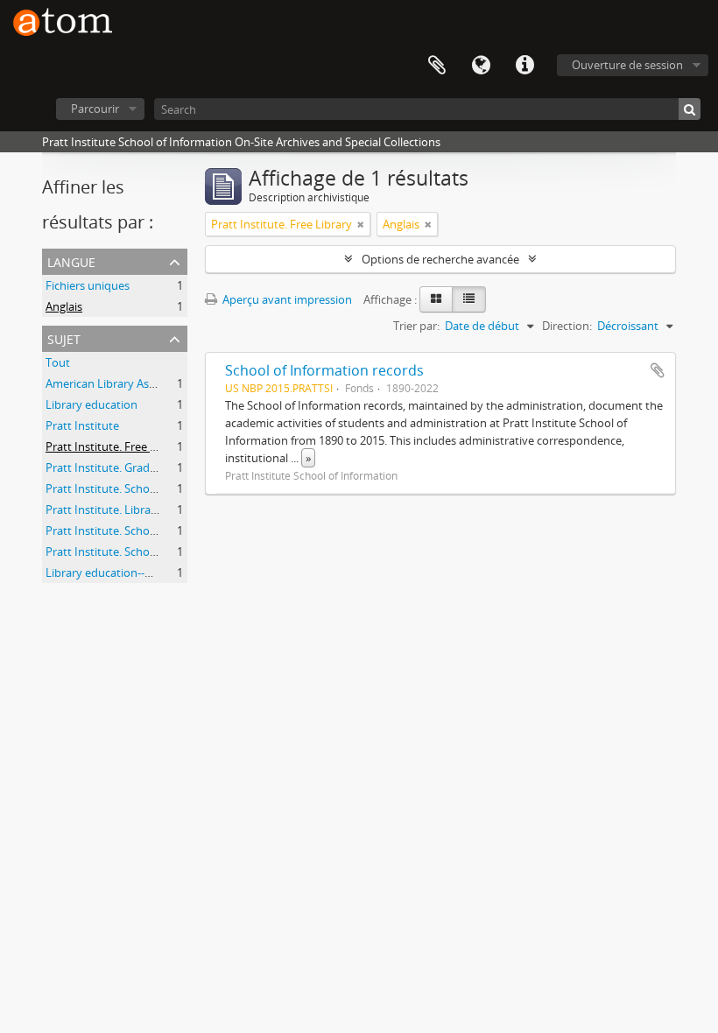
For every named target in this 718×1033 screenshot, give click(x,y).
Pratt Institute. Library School (122, 509)
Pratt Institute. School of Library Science (149, 530)
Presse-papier (437, 66)
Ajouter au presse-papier (657, 370)
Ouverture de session (627, 65)
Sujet (64, 337)
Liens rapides (524, 66)
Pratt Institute (82, 425)
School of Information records (324, 370)
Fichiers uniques (88, 285)
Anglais (64, 306)
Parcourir (95, 108)
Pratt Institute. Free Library (116, 446)
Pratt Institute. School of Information (142, 488)
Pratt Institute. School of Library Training (151, 551)
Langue (481, 66)
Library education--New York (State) (138, 572)
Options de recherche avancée (440, 259)
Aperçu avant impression (286, 299)
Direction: (567, 326)
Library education (91, 404)
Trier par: (416, 326)
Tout (58, 362)
